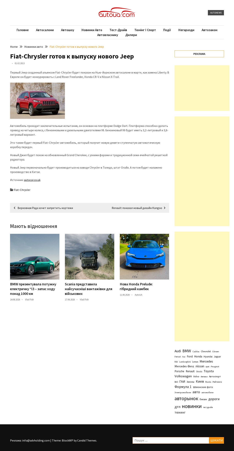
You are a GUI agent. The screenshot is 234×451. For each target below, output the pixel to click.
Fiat (183, 357)
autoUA (138, 294)
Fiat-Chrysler (22, 190)
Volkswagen (183, 376)
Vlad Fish (29, 299)
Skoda (199, 371)
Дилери (131, 35)
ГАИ (182, 381)
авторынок (186, 398)
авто (196, 392)
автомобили (207, 392)
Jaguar (217, 356)
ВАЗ (176, 382)
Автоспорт (215, 376)
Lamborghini (185, 362)
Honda (198, 356)
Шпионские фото (203, 387)
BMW (186, 350)
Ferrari (178, 356)
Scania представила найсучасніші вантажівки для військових (88, 289)
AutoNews (216, 12)
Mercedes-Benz (184, 366)
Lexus (195, 361)
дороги (214, 399)
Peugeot (215, 366)
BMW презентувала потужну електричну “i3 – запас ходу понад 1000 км (33, 289)
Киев (200, 381)
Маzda (208, 382)
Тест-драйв (118, 30)
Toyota (209, 371)
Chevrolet (206, 351)
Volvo (196, 376)
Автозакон (209, 30)
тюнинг (180, 412)
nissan (200, 366)
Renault (190, 371)
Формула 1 (183, 386)
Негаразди (186, 30)
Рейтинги (217, 381)
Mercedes (206, 361)
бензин (203, 399)
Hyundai (208, 356)
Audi (178, 351)
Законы (190, 381)
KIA (176, 361)
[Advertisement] (202, 88)
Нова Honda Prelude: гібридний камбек (136, 286)
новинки (192, 406)
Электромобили (183, 392)
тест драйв (208, 407)
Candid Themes (86, 440)
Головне (23, 30)
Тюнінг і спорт (145, 30)
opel (207, 366)
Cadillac (196, 351)
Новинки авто (92, 30)
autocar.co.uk (32, 180)
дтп (177, 406)
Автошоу (67, 30)
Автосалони (45, 30)
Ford (190, 356)
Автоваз (204, 376)
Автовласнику (107, 35)
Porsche (179, 371)
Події (167, 30)
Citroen (215, 351)
